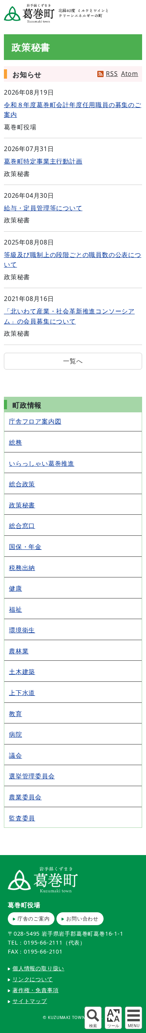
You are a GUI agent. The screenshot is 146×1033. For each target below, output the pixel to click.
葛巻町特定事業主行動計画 (43, 161)
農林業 (18, 651)
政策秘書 (22, 505)
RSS (112, 73)
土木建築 (22, 671)
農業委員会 (25, 797)
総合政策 (22, 484)
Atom (129, 73)
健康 (15, 588)
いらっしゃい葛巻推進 (41, 463)
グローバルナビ (133, 1018)
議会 (15, 755)
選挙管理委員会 (32, 776)
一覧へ (73, 361)
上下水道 (22, 692)
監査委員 (22, 818)
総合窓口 (22, 525)
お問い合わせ (82, 918)
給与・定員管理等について (43, 208)
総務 (15, 442)
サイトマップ (29, 1001)
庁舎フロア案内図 (35, 421)
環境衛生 (22, 630)
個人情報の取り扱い (38, 968)
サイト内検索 (93, 1018)
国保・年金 (25, 546)
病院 (15, 734)
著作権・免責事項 (35, 990)
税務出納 (22, 567)
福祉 (15, 609)
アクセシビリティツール (113, 1018)
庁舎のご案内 (34, 918)
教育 (15, 713)
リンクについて (32, 979)
